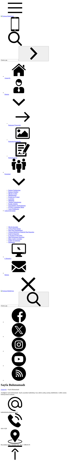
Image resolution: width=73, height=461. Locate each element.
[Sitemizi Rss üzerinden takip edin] (19, 380)
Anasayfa (3, 389)
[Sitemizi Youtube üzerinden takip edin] (19, 366)
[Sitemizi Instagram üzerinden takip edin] (19, 351)
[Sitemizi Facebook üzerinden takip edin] (19, 322)
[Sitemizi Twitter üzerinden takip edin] (19, 336)
